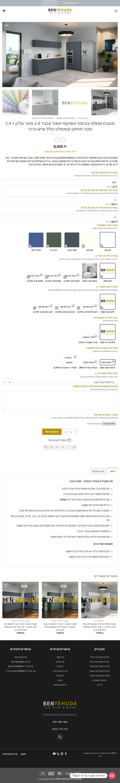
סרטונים (60, 675)
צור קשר (60, 657)
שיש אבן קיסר (20, 657)
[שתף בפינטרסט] (51, 447)
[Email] (112, 775)
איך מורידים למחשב (20, 666)
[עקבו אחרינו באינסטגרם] (62, 753)
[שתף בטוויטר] (62, 447)
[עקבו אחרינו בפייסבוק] (66, 753)
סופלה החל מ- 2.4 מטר (42, 118)
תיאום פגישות (60, 684)
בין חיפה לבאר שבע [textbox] (61, 382)
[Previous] (117, 610)
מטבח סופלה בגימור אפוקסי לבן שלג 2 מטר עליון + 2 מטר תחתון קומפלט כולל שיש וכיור (99, 627)
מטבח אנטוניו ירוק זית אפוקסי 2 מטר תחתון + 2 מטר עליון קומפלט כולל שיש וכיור (60, 627)
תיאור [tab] (112, 471)
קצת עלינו (60, 661)
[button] (116, 11)
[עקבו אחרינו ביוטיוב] (54, 753)
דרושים (60, 666)
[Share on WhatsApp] (74, 447)
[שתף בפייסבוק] (68, 447)
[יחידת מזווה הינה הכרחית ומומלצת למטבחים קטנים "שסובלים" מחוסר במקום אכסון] (97, 287)
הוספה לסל (51, 431)
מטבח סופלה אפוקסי (65, 118)
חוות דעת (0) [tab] (98, 471)
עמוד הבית (83, 118)
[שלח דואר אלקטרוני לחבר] (57, 447)
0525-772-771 (60, 728)
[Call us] (60, 737)
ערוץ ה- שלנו (20, 661)
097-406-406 (60, 721)
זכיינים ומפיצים (60, 671)
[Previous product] (57, 139)
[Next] (5, 103)
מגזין (60, 680)
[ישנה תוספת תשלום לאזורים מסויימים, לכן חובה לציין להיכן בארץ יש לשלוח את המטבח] (96, 373)
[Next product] (62, 139)
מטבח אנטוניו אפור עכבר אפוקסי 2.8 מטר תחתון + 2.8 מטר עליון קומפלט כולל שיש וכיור (20, 627)
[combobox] (60, 382)
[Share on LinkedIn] (45, 447)
